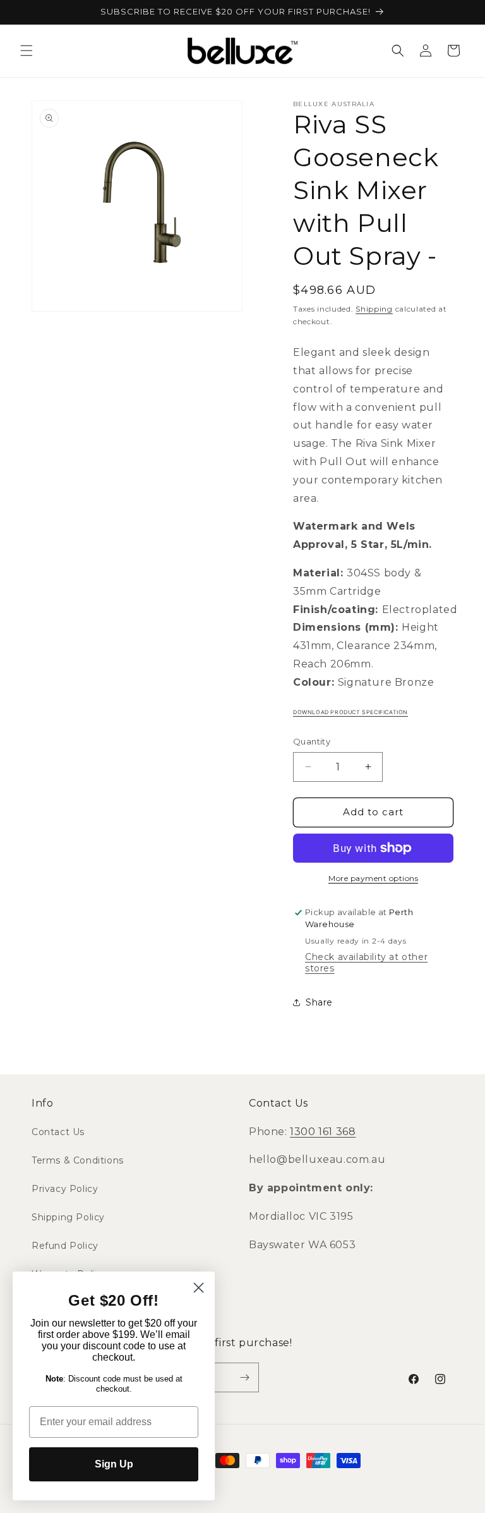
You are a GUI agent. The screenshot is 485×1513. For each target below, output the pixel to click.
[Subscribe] (244, 1377)
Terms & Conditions (78, 1160)
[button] (26, 50)
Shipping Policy (68, 1217)
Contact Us (58, 1132)
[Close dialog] (199, 1288)
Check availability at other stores (366, 962)
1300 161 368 (323, 1132)
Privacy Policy (65, 1188)
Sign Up (114, 1464)
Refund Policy (65, 1245)
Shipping (374, 308)
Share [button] (319, 1002)
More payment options (373, 878)
